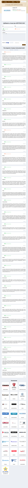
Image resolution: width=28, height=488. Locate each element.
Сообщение (3, 32)
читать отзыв (14, 58)
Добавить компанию (13, 2)
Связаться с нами (17, 2)
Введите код (4, 42)
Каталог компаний (5, 2)
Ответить (24, 84)
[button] (3, 33)
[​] (14, 37)
